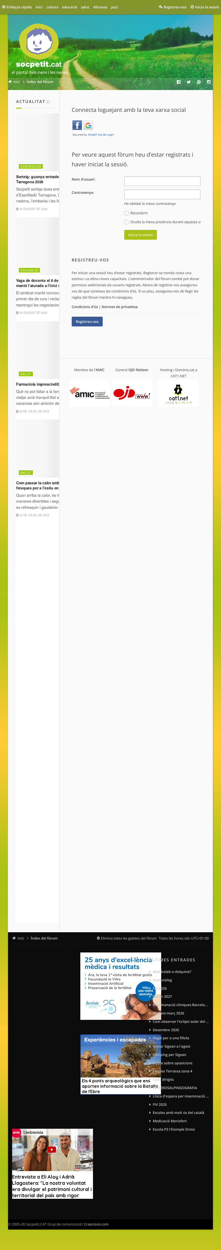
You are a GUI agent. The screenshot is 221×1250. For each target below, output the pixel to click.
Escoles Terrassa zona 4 (172, 1071)
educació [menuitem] (69, 7)
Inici (21, 938)
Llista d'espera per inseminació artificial (181, 1096)
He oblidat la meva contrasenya (150, 203)
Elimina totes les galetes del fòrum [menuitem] (129, 938)
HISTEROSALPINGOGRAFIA (175, 1087)
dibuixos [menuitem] (100, 7)
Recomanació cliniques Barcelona (181, 1004)
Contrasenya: (83, 192)
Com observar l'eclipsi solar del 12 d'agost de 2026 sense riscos (181, 1021)
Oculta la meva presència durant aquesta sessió (165, 221)
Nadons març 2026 (168, 1013)
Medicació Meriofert (170, 1120)
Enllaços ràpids (19, 7)
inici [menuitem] (39, 7)
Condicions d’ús (85, 306)
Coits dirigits (163, 1079)
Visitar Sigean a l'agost (172, 1046)
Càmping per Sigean (170, 1054)
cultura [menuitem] (52, 7)
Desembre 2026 (166, 1029)
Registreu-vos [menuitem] (175, 7)
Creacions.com (96, 1224)
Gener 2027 (162, 996)
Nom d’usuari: (83, 179)
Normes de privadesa (120, 306)
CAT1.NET (179, 376)
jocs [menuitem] (114, 7)
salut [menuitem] (85, 7)
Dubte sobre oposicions (172, 1063)
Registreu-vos (87, 321)
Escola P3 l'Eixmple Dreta (174, 1129)
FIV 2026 (160, 988)
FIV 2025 (160, 1104)
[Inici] (40, 50)
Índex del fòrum (44, 938)
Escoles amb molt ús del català (178, 1112)
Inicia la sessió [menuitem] (207, 7)
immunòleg (162, 980)
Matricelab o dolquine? (172, 971)
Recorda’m (139, 212)
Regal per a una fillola (171, 1037)
